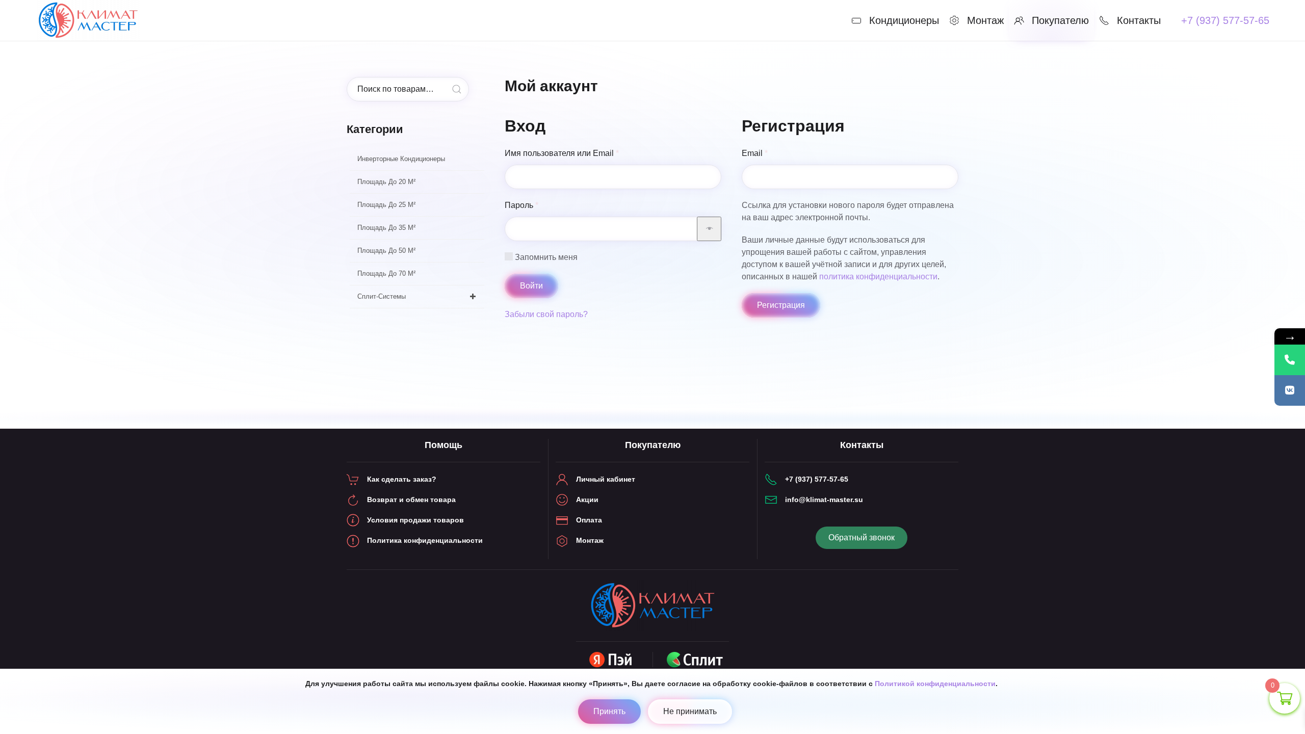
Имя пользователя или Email (586, 153)
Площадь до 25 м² (386, 204)
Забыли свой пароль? (546, 314)
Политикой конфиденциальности (935, 683)
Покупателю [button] (1060, 20)
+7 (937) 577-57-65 (1225, 20)
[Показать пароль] (709, 229)
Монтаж (985, 20)
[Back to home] (89, 20)
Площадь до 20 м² (386, 182)
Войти (531, 285)
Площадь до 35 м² (386, 227)
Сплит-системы (381, 296)
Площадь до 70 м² (386, 273)
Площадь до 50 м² (386, 250)
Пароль (546, 204)
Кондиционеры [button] (904, 20)
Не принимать (690, 711)
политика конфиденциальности (878, 276)
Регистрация (781, 305)
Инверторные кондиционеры (401, 159)
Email (779, 153)
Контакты (1139, 20)
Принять (609, 711)
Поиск (457, 89)
